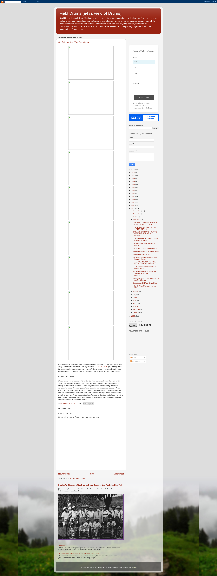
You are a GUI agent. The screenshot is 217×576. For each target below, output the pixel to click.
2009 (133, 208)
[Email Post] (80, 403)
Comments (136, 361)
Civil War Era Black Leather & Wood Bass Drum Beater (145, 239)
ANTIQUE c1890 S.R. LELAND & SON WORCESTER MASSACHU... (144, 273)
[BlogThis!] (86, 403)
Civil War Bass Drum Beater (142, 254)
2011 (133, 202)
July (134, 294)
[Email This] (84, 403)
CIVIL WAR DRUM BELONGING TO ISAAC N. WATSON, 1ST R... (145, 223)
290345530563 (102, 367)
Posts (134, 357)
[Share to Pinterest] (93, 403)
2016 (133, 187)
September (137, 220)
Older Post (118, 474)
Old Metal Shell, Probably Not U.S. (145, 248)
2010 (133, 205)
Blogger (134, 567)
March (135, 306)
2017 (133, 184)
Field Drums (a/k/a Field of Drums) (90, 13)
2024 (133, 173)
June (135, 297)
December (137, 211)
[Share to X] (88, 403)
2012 (133, 199)
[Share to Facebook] (90, 403)
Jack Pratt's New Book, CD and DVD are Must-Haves (146, 279)
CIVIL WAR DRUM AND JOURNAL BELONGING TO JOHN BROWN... (145, 233)
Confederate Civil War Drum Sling (73, 42)
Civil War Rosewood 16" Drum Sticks (146, 251)
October (136, 217)
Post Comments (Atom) (76, 478)
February (136, 309)
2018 (133, 181)
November (137, 214)
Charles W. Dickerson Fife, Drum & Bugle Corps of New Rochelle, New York (90, 485)
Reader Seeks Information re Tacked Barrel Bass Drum (79, 554)
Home (91, 474)
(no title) (62, 545)
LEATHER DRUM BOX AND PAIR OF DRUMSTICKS (144, 228)
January (136, 312)
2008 (133, 316)
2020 (133, 175)
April (135, 303)
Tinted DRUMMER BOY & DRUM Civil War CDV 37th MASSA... (144, 263)
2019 (133, 178)
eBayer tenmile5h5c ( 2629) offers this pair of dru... (145, 258)
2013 (133, 196)
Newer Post (64, 474)
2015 (133, 190)
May (135, 300)
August (136, 291)
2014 (133, 193)
